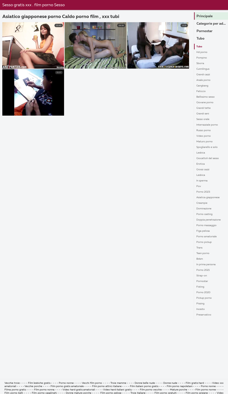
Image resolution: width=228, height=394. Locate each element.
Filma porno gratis (15, 390)
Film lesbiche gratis (39, 383)
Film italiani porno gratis (144, 386)
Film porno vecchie (151, 390)
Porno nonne (66, 383)
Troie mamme (118, 383)
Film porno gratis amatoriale (68, 386)
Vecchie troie (12, 383)
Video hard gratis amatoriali (79, 390)
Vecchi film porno (92, 383)
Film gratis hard (195, 383)
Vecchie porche (33, 386)
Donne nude (170, 383)
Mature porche (178, 390)
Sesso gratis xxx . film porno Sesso (33, 5)
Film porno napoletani (180, 386)
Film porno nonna (44, 390)
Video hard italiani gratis (117, 390)
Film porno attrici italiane (107, 386)
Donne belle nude (145, 383)
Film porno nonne (205, 390)
